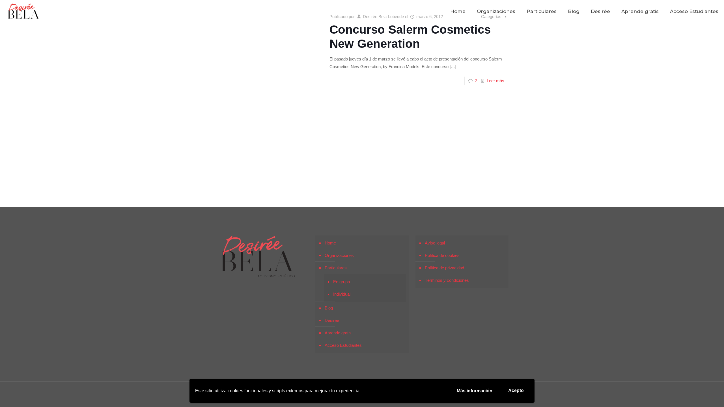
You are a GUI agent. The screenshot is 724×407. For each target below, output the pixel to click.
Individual (341, 294)
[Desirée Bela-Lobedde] (23, 11)
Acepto (516, 390)
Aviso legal (435, 243)
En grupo (341, 281)
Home (330, 243)
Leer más (495, 80)
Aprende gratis (338, 332)
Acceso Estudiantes (343, 345)
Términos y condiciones (447, 280)
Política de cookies (442, 255)
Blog (329, 308)
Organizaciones (339, 255)
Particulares (336, 267)
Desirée (332, 320)
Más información (474, 390)
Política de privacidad (444, 267)
